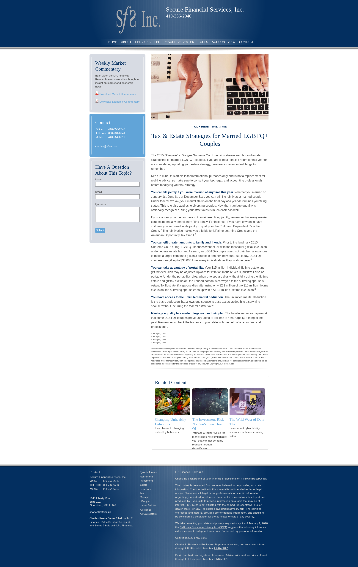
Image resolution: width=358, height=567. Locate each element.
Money (144, 497)
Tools (203, 42)
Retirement (146, 476)
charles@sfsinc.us (106, 146)
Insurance (146, 489)
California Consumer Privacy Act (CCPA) (203, 527)
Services (143, 42)
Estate (143, 484)
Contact (246, 42)
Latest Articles (148, 505)
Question (100, 204)
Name (98, 179)
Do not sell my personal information (242, 531)
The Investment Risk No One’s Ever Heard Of (208, 424)
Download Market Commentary (117, 94)
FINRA (218, 548)
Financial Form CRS (192, 471)
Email (98, 191)
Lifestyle (145, 501)
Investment (146, 480)
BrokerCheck (259, 478)
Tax (142, 493)
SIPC (225, 548)
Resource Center (179, 42)
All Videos (145, 509)
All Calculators (148, 513)
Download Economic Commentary (119, 101)
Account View (223, 42)
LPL (157, 42)
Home (112, 42)
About (126, 42)
